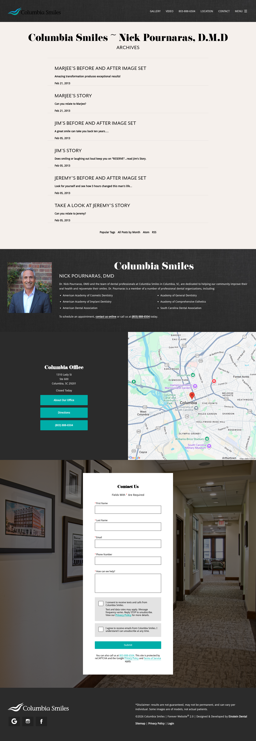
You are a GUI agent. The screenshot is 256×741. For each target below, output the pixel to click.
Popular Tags (107, 232)
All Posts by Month (129, 232)
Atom (146, 232)
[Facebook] (41, 721)
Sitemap (140, 723)
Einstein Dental (238, 716)
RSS (154, 232)
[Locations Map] (192, 395)
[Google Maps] (14, 721)
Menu (239, 11)
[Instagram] (27, 721)
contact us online (106, 316)
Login (171, 723)
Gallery (155, 11)
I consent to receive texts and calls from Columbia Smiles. (129, 609)
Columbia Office (64, 368)
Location (207, 11)
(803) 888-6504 (141, 316)
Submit (128, 645)
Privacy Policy (123, 615)
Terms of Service (152, 658)
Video (169, 11)
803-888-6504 (126, 655)
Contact (224, 11)
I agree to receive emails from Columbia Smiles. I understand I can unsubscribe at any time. (131, 630)
